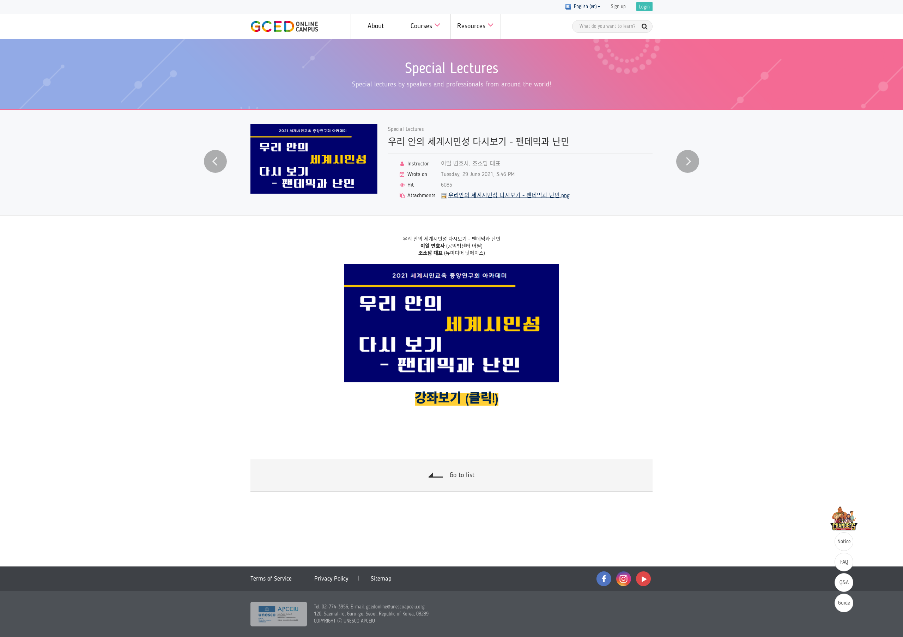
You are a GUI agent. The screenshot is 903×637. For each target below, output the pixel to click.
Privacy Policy (331, 579)
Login (644, 7)
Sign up (618, 6)
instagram (623, 578)
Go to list (462, 475)
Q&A (844, 583)
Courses (422, 26)
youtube (643, 578)
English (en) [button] (584, 6)
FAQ (844, 562)
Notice (844, 542)
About (376, 26)
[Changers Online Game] (844, 518)
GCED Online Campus (284, 26)
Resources (472, 26)
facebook (604, 578)
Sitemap (381, 579)
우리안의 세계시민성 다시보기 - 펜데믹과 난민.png (509, 196)
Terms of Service (271, 579)
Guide (844, 603)
